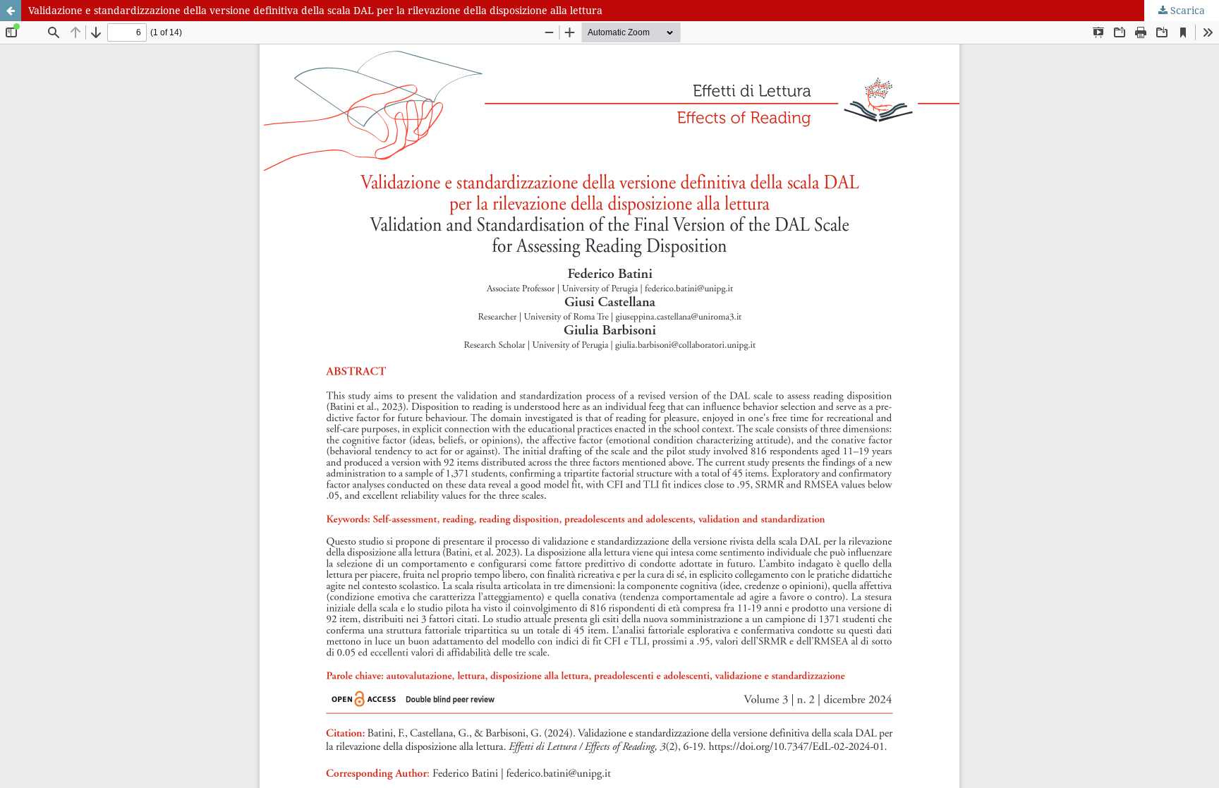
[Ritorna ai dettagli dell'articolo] (10, 10)
